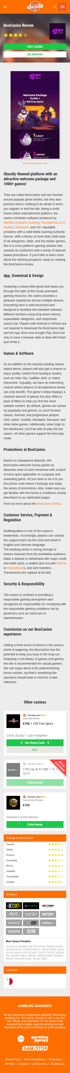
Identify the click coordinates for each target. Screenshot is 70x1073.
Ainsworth (22, 227)
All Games (23, 1063)
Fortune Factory (48, 949)
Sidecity (32, 955)
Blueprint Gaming (54, 946)
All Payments (40, 1063)
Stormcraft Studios (23, 958)
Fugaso (60, 949)
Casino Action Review (33, 800)
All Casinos (55, 1059)
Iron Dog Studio (30, 952)
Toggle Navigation (5, 7)
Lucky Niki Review (31, 718)
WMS (44, 958)
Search (54, 7)
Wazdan (37, 958)
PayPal (61, 563)
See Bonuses (35, 54)
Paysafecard (15, 568)
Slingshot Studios (45, 955)
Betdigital (23, 946)
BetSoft (9, 222)
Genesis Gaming (13, 952)
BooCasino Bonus (49, 503)
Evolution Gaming (27, 222)
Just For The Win (46, 952)
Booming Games (14, 949)
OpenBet (15, 955)
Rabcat (23, 955)
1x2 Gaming (11, 946)
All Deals (10, 1063)
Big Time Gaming (37, 946)
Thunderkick (49, 222)
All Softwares (57, 1063)
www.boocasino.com (36, 163)
